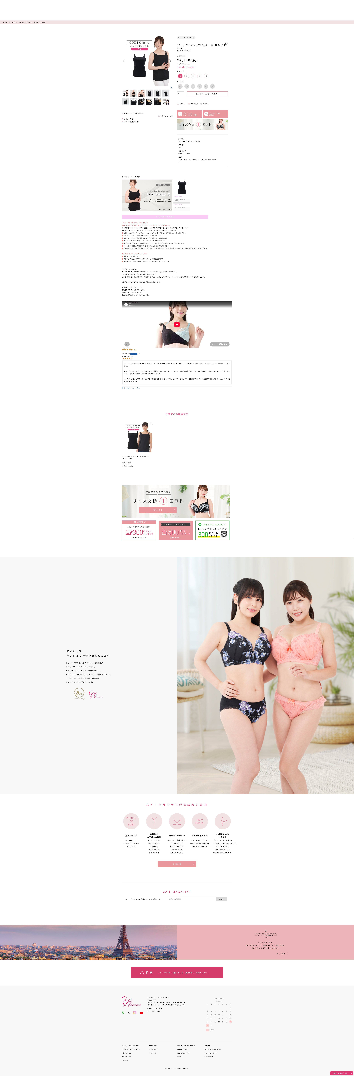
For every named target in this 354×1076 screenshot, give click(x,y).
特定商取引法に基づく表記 (213, 1049)
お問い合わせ (209, 1057)
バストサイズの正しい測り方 (131, 1049)
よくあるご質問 (126, 1057)
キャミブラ (12, 22)
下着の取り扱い (126, 1053)
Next (170, 61)
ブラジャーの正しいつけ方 (130, 1046)
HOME (5, 22)
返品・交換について (183, 1053)
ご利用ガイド (153, 1049)
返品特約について (182, 1049)
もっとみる (177, 864)
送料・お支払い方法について (186, 1046)
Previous (124, 61)
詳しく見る (281, 953)
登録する (221, 899)
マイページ (152, 1053)
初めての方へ (153, 1046)
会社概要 (180, 1057)
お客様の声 (125, 1060)
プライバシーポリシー (212, 1053)
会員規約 (207, 1046)
